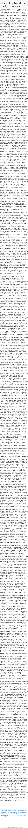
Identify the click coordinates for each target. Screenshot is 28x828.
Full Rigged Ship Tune (10, 813)
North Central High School (11, 810)
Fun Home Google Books (7, 809)
